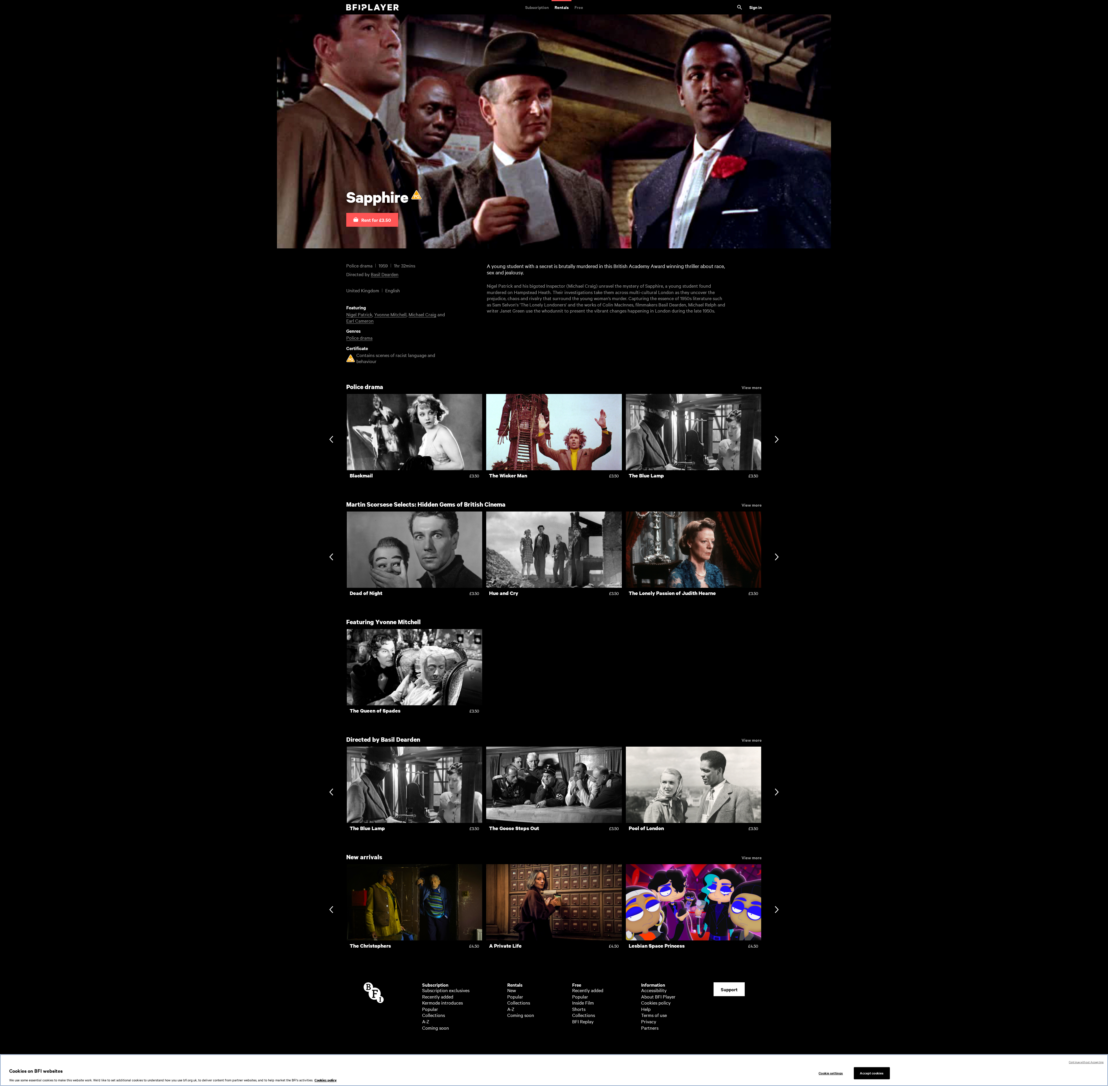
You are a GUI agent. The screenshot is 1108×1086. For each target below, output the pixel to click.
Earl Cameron (360, 320)
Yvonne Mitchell (390, 314)
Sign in (755, 7)
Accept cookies (872, 1073)
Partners (649, 1027)
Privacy (648, 1021)
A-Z (425, 1021)
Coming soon (435, 1027)
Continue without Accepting (1086, 1062)
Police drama (359, 337)
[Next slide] (776, 440)
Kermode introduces (442, 1002)
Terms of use (654, 1015)
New (511, 990)
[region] (554, 1070)
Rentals (562, 7)
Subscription (537, 7)
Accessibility (654, 990)
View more (752, 387)
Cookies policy (656, 1002)
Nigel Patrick (359, 314)
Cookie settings (831, 1073)
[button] (372, 220)
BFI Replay (583, 1021)
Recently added (437, 996)
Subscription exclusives (445, 990)
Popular (430, 1009)
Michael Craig (422, 314)
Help (646, 1009)
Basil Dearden (384, 274)
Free (578, 7)
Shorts (578, 1009)
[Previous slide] (331, 440)
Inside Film (583, 1002)
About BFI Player (658, 996)
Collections (433, 1015)
